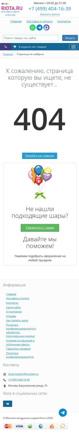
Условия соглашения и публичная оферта (20, 342)
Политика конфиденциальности (20, 355)
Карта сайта (13, 307)
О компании (14, 311)
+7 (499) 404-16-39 (50, 8)
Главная (16, 21)
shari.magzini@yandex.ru (23, 374)
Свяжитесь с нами (40, 227)
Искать (70, 38)
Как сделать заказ (17, 320)
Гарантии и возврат (18, 348)
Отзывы (11, 316)
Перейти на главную (39, 156)
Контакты (64, 21)
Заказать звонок (50, 14)
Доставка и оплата (39, 21)
